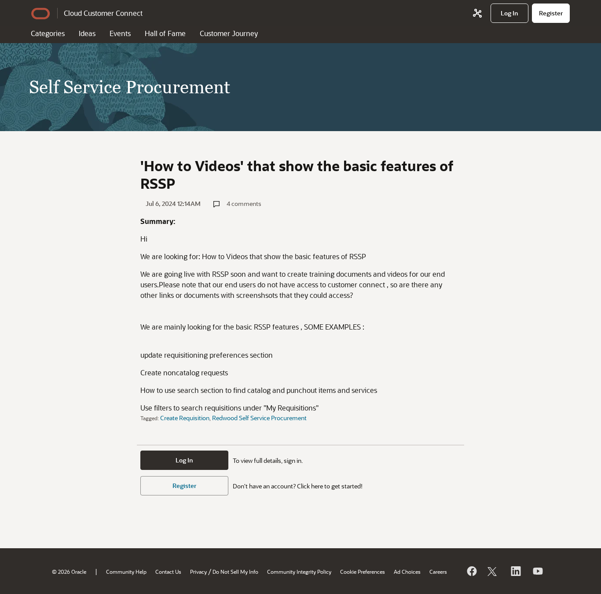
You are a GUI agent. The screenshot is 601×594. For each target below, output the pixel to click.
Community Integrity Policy (299, 571)
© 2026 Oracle (69, 571)
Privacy (198, 571)
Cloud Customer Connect (103, 13)
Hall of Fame (165, 33)
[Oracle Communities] (477, 13)
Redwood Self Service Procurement (259, 418)
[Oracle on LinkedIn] (515, 571)
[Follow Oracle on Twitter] (493, 571)
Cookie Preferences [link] (362, 571)
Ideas (87, 33)
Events (120, 33)
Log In (184, 460)
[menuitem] (509, 13)
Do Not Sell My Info (235, 571)
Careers (438, 571)
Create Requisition (184, 418)
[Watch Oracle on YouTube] (537, 571)
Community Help (126, 571)
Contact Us (168, 571)
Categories (48, 33)
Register (184, 485)
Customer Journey (229, 33)
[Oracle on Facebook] (471, 571)
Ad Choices (407, 571)
